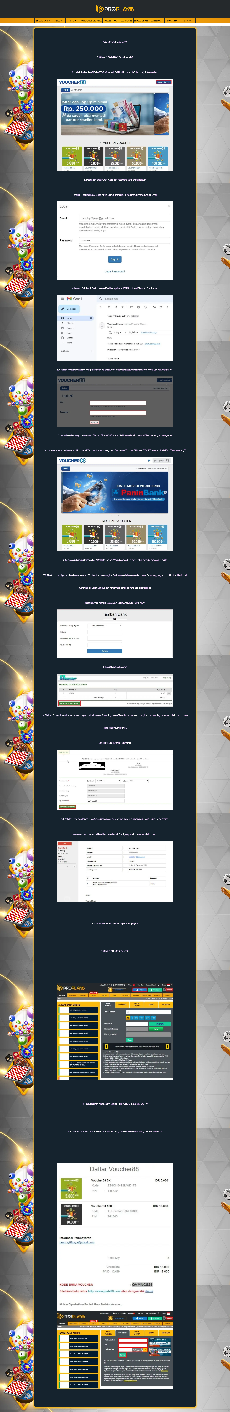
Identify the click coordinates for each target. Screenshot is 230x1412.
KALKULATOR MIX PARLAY (91, 21)
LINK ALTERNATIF (141, 21)
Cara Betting (110, 21)
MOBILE (57, 21)
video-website (126, 21)
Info (72, 21)
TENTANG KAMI (41, 21)
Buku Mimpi (172, 21)
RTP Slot (188, 21)
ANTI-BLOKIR (156, 21)
